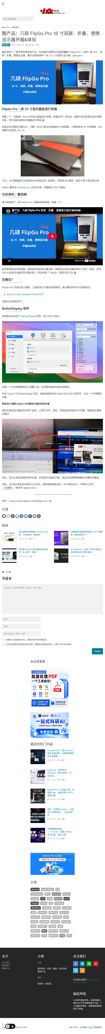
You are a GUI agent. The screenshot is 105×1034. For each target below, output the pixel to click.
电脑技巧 (42, 926)
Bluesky (76, 982)
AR (57, 889)
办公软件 (67, 908)
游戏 (33, 926)
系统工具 (53, 931)
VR (51, 903)
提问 (39, 977)
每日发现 (66, 922)
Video (43, 903)
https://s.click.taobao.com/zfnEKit (25, 294)
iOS (42, 898)
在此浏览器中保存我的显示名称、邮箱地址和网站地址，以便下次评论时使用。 (39, 644)
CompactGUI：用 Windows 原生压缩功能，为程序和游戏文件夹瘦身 (60, 753)
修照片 (57, 908)
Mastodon (92, 979)
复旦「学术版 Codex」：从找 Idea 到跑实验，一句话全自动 (60, 812)
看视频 (52, 926)
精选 (44, 931)
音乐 (69, 935)
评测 (44, 935)
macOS (35, 903)
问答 (62, 935)
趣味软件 (53, 935)
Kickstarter (23, 187)
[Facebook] (75, 963)
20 (34, 539)
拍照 (66, 917)
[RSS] (82, 970)
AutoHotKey (37, 894)
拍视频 (34, 922)
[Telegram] (82, 963)
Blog (47, 894)
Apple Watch (47, 889)
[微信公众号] (89, 963)
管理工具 (35, 931)
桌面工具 (55, 922)
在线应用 (42, 912)
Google (35, 898)
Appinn (79, 55)
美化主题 (35, 935)
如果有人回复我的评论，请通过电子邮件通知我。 (27, 639)
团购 (33, 912)
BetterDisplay (28, 316)
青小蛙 (31, 45)
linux (66, 898)
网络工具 (64, 931)
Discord (85, 982)
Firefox (66, 894)
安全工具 (64, 912)
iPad (50, 898)
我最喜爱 (46, 917)
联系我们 (6, 965)
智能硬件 (6, 45)
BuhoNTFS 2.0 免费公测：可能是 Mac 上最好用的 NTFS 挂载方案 (60, 792)
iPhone (58, 898)
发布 (39, 962)
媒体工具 (53, 912)
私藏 (60, 926)
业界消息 (47, 908)
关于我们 (6, 962)
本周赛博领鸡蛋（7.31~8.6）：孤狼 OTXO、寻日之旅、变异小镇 (60, 832)
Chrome (56, 894)
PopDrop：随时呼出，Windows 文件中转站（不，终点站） (60, 773)
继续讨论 (6, 968)
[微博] (95, 963)
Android (35, 889)
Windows (36, 908)
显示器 (8, 572)
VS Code (59, 903)
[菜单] (3, 4)
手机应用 (57, 917)
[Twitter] (75, 970)
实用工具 (35, 917)
